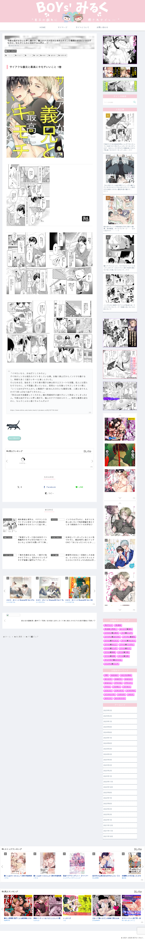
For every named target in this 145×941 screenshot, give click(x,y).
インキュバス (110, 694)
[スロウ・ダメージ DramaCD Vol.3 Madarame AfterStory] (79, 588)
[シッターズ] (77, 905)
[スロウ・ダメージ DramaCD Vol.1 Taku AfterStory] (50, 588)
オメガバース (120, 698)
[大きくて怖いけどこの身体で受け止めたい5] (106, 906)
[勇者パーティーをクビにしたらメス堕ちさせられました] (48, 906)
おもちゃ (128, 679)
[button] (49, 493)
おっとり (108, 679)
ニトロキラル (10, 602)
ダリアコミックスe (98, 878)
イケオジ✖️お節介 (111, 633)
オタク (130, 694)
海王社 (6, 878)
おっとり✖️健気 (126, 629)
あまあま (114, 675)
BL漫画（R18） (110, 629)
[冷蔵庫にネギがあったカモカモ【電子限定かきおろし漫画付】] (18, 863)
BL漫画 (118, 625)
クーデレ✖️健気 (129, 637)
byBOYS (7, 920)
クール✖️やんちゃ (111, 640)
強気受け (54, 55)
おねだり (20, 55)
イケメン (10, 55)
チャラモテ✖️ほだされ (113, 660)
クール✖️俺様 (110, 652)
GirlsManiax (88, 451)
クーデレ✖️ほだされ (112, 637)
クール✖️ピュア (111, 648)
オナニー (108, 698)
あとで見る (14, 438)
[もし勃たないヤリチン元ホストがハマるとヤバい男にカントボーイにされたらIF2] (120, 429)
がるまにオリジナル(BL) (42, 878)
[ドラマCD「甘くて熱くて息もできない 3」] (120, 554)
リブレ (65, 878)
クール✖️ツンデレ (126, 644)
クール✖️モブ (125, 648)
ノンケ (29, 55)
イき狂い (117, 687)
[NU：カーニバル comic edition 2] (48, 863)
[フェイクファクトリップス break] (120, 587)
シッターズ (67, 918)
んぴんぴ (36, 920)
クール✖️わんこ (111, 644)
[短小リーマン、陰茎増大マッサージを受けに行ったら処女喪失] (120, 455)
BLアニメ (108, 625)
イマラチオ (131, 690)
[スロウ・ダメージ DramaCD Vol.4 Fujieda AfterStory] (20, 588)
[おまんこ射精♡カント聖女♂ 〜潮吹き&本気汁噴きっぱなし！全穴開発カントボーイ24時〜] (120, 481)
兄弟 (36, 55)
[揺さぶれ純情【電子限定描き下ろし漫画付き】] (106, 863)
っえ (64, 920)
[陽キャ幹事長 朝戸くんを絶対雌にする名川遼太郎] (18, 906)
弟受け (44, 55)
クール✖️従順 (110, 656)
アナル (107, 687)
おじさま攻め (126, 675)
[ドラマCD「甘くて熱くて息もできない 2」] (120, 521)
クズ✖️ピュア (127, 633)
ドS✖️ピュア (11, 51)
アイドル (118, 683)
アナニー (128, 683)
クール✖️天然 (124, 652)
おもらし (108, 683)
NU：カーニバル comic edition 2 (46, 876)
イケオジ (127, 687)
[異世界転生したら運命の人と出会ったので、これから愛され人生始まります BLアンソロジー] (77, 863)
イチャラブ (119, 690)
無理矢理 (63, 55)
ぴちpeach (96, 920)
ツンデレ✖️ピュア (111, 664)
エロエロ (121, 694)
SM (106, 675)
